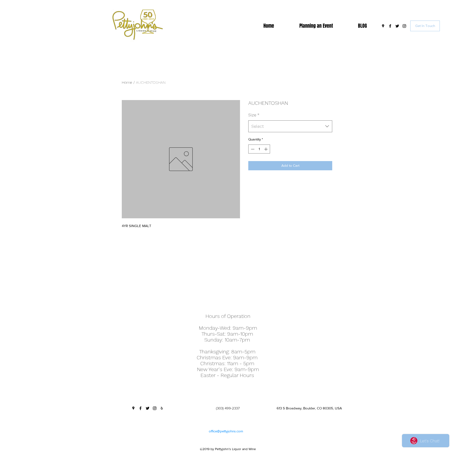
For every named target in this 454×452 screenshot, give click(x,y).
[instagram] (404, 26)
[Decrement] (252, 149)
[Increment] (266, 149)
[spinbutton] (259, 149)
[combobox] (290, 126)
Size (253, 114)
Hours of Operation (227, 316)
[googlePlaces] (383, 26)
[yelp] (161, 408)
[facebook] (390, 26)
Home (127, 82)
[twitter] (397, 26)
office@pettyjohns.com (226, 431)
